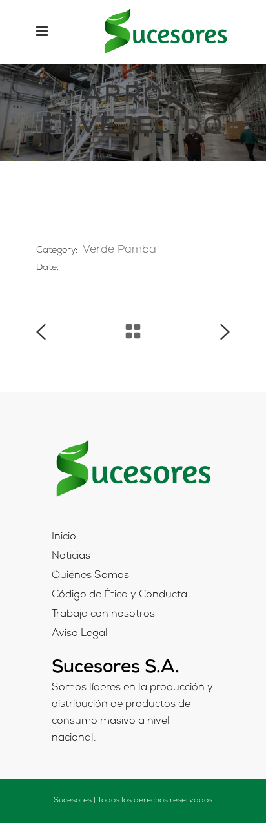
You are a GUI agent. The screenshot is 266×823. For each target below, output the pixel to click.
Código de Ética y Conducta (119, 595)
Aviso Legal (80, 634)
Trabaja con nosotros (103, 615)
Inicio (64, 537)
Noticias (71, 557)
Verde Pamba (119, 250)
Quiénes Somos (90, 576)
